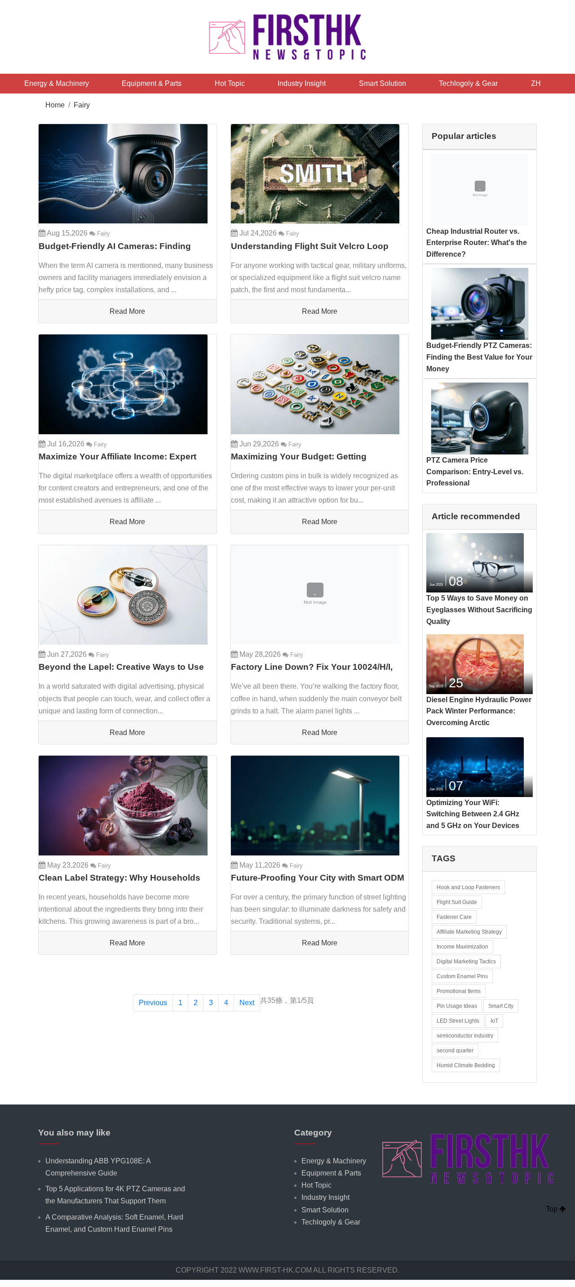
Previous (153, 1002)
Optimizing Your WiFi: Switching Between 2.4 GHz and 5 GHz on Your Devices (472, 814)
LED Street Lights (458, 1021)
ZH (536, 83)
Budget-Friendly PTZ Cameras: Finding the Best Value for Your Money (479, 357)
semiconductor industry (465, 1036)
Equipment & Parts (151, 83)
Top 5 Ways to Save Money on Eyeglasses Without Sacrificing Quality (479, 609)
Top (552, 1209)
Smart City (500, 1006)
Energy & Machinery (56, 83)
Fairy (82, 105)
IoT (494, 1021)
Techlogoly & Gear (468, 83)
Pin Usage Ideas (457, 1006)
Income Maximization (462, 947)
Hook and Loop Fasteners (468, 887)
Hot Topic (230, 83)
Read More (127, 311)
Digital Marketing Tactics (466, 961)
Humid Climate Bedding (466, 1065)
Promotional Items (459, 991)
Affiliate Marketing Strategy (469, 932)
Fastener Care (454, 917)
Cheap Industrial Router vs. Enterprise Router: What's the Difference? (476, 242)
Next (246, 1002)
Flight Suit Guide (457, 902)
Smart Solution (382, 83)
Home (55, 105)
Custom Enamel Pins (462, 976)
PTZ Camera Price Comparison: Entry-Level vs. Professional (474, 471)
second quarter (455, 1050)
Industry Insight (302, 83)
